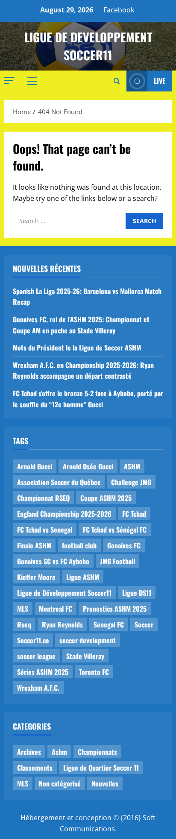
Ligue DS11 (136, 593)
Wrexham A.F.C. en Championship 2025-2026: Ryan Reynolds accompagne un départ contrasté (83, 370)
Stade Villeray (85, 656)
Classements (35, 767)
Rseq (24, 624)
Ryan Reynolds (62, 624)
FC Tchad (134, 514)
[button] (9, 80)
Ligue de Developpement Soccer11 (88, 46)
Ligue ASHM (82, 577)
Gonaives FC (124, 545)
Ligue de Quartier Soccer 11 (101, 767)
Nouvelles (104, 783)
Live (159, 81)
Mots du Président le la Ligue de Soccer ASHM (77, 347)
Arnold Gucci (34, 466)
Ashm (59, 752)
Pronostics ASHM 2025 (115, 608)
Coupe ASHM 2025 (106, 498)
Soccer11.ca (33, 640)
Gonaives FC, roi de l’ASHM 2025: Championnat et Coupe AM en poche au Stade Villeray (81, 325)
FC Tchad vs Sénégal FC (115, 529)
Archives (29, 752)
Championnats (97, 752)
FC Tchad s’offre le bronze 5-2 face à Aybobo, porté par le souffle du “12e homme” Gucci (88, 398)
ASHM (132, 466)
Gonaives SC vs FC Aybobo (53, 561)
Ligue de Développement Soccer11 (64, 593)
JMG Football (117, 561)
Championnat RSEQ (43, 498)
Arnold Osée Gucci (88, 466)
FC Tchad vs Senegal (44, 529)
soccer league (36, 656)
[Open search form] (117, 81)
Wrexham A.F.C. (38, 688)
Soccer (144, 624)
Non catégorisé (60, 783)
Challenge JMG (131, 482)
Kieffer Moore (36, 577)
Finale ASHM (34, 545)
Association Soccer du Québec (58, 482)
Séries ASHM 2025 (42, 672)
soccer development (87, 640)
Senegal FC (109, 624)
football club (79, 545)
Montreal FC (55, 608)
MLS (22, 608)
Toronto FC (94, 672)
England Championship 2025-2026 (64, 514)
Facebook (118, 10)
